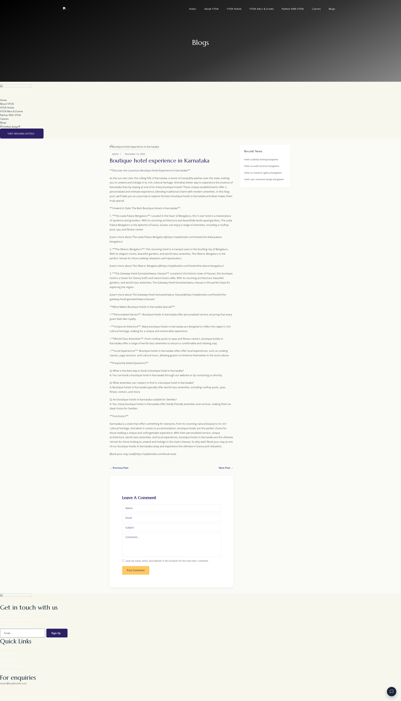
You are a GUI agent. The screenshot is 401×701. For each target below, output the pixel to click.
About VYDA (211, 8)
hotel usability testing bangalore (261, 159)
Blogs (332, 8)
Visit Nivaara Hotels (21, 133)
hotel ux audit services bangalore (261, 166)
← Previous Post (119, 467)
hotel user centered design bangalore (264, 179)
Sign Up (56, 633)
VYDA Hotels (234, 8)
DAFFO (73, 697)
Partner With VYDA (293, 8)
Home (192, 8)
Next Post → (226, 467)
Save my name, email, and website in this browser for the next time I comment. (167, 560)
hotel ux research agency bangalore (263, 172)
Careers (316, 8)
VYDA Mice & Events (262, 8)
